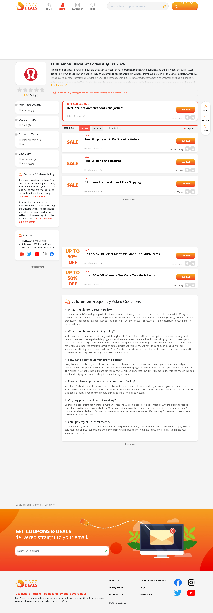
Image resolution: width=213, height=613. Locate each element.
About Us (114, 580)
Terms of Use (116, 594)
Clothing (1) (28, 163)
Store (38, 504)
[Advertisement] (106, 36)
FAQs (142, 587)
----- (191, 109)
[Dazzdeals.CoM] (26, 583)
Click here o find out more (32, 196)
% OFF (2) (27, 144)
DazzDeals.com (23, 504)
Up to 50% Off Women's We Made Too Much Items (119, 275)
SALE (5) (26, 125)
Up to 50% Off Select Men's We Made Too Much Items (122, 254)
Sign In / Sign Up (187, 6)
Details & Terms (74, 115)
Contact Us (146, 594)
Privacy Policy (116, 587)
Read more (57, 85)
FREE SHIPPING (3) (31, 140)
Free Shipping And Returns (102, 161)
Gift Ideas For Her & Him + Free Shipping (112, 182)
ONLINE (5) (28, 110)
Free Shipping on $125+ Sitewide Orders (111, 139)
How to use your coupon (153, 580)
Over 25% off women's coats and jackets (95, 108)
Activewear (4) (29, 159)
